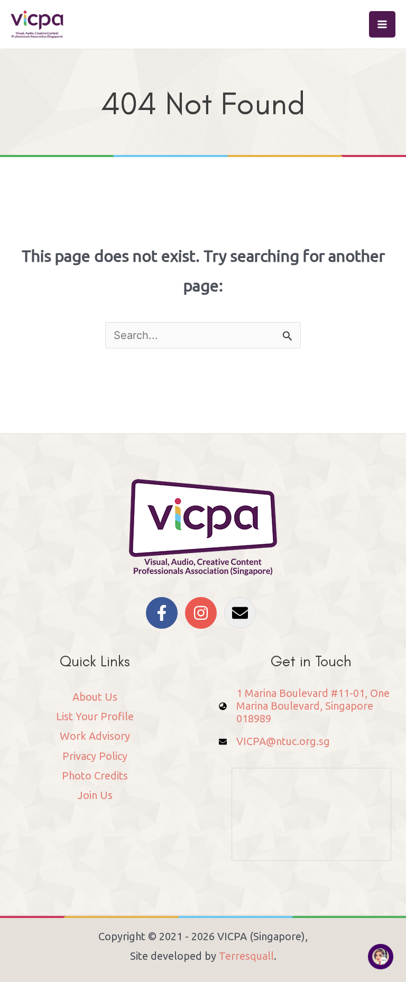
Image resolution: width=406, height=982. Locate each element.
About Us (94, 697)
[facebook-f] (164, 613)
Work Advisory (95, 736)
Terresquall (246, 956)
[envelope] (242, 613)
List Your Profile (95, 716)
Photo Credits (95, 775)
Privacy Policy (94, 756)
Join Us (95, 795)
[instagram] (203, 613)
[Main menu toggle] (382, 24)
